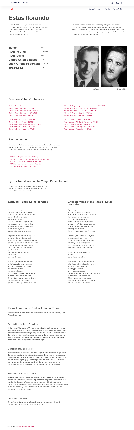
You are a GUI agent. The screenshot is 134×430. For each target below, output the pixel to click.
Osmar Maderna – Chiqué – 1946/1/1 (21, 122)
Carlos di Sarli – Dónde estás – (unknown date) (25, 106)
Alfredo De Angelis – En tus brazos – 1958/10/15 (81, 108)
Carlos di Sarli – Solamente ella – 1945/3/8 (23, 110)
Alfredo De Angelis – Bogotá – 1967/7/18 (78, 113)
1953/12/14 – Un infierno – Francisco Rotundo (25, 164)
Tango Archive (118, 9)
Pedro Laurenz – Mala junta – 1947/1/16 (78, 124)
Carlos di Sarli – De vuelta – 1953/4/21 (22, 108)
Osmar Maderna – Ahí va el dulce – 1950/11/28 (25, 124)
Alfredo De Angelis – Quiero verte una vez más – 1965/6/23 (84, 106)
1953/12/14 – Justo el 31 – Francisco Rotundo (25, 161)
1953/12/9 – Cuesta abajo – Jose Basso (22, 166)
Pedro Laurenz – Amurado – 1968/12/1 (77, 119)
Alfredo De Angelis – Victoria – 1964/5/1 (78, 115)
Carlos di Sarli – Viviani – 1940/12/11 (21, 115)
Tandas (107, 9)
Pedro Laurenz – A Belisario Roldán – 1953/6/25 (81, 122)
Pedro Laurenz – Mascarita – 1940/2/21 (78, 129)
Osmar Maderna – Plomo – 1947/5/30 (22, 129)
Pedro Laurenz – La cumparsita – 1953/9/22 (79, 127)
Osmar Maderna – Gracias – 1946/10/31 (22, 119)
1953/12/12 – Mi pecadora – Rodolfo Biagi (23, 157)
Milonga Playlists (94, 9)
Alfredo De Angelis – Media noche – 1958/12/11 (80, 110)
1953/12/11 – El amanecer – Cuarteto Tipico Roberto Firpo (29, 159)
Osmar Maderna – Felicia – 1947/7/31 (22, 127)
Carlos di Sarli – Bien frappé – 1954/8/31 (23, 113)
